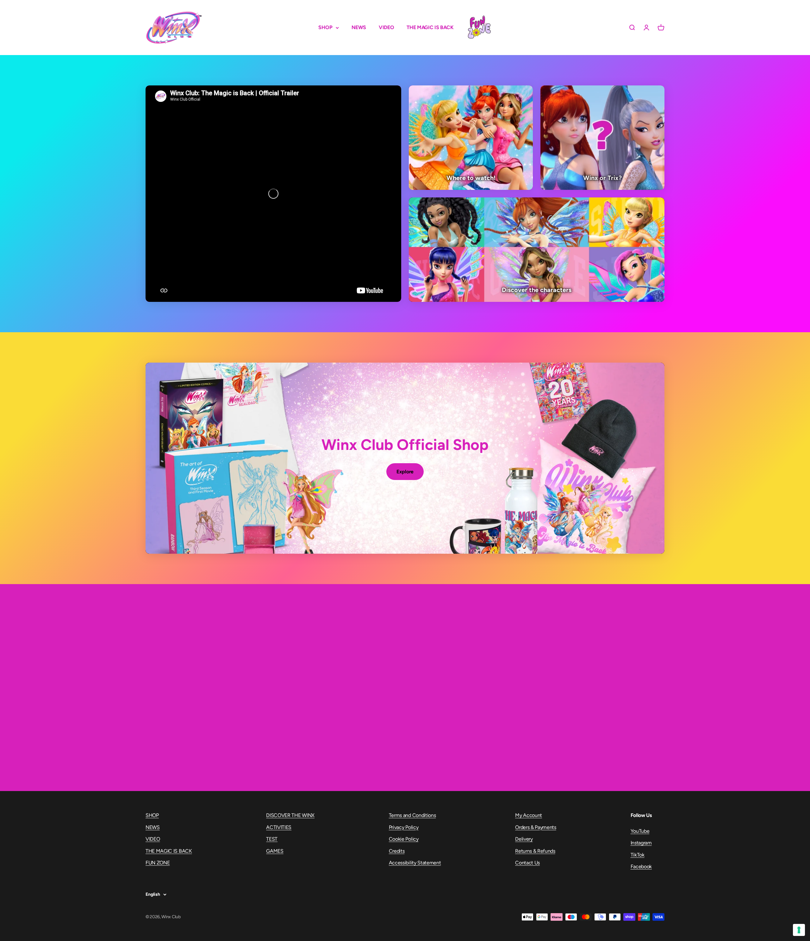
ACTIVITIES (278, 827)
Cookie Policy (404, 839)
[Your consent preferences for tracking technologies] (799, 930)
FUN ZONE (479, 27)
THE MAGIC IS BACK (430, 27)
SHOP (325, 27)
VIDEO (386, 27)
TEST (271, 839)
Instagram (641, 843)
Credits (397, 851)
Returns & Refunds (535, 851)
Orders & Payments (535, 827)
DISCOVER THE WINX (290, 815)
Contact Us (527, 863)
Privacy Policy (404, 827)
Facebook (641, 866)
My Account (528, 815)
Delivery (524, 839)
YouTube (640, 831)
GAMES (274, 851)
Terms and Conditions (412, 815)
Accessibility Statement (415, 863)
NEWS (359, 27)
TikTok (638, 855)
